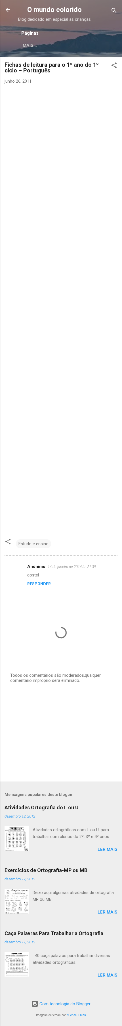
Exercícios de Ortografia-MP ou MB (46, 870)
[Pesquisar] (114, 11)
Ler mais (107, 849)
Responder (39, 584)
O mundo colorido (54, 10)
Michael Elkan (76, 1015)
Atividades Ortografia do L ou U (42, 807)
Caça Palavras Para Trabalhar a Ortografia (54, 933)
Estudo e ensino (33, 543)
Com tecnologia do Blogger (64, 1003)
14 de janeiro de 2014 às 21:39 (72, 567)
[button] (114, 66)
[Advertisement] (61, 732)
